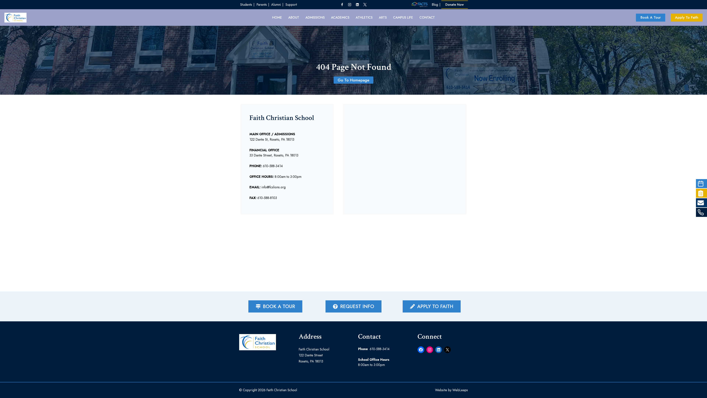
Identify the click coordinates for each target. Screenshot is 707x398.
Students (246, 4)
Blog (435, 4)
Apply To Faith (686, 17)
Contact (427, 17)
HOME (277, 17)
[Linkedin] (357, 4)
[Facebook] (342, 4)
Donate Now (454, 4)
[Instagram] (349, 4)
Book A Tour (650, 17)
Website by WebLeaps (451, 390)
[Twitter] (365, 4)
